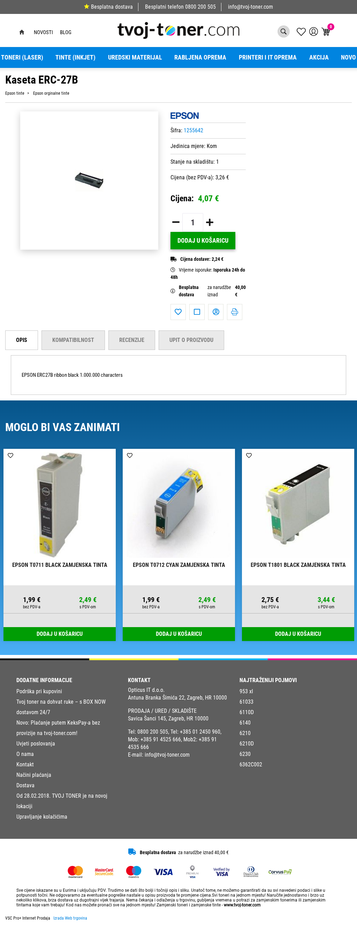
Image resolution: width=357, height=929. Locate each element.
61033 (246, 701)
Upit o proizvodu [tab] (191, 340)
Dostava (25, 785)
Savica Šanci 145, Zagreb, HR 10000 (168, 718)
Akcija (319, 57)
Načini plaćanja (33, 775)
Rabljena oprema (200, 57)
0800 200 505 (200, 6)
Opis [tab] (21, 340)
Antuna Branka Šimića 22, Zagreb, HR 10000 (177, 697)
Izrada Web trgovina (70, 918)
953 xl (246, 691)
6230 (245, 754)
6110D (247, 712)
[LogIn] (313, 31)
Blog (65, 32)
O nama (25, 754)
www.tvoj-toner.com (242, 905)
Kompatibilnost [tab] (73, 340)
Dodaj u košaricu (202, 240)
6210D (247, 743)
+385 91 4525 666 (160, 739)
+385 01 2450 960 (200, 731)
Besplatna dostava (112, 6)
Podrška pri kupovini (39, 691)
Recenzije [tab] (131, 340)
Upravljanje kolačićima (41, 816)
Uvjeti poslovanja (35, 743)
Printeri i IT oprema (268, 57)
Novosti (43, 32)
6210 (245, 733)
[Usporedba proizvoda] (197, 312)
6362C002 (251, 764)
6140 (245, 722)
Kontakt (25, 764)
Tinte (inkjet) (75, 57)
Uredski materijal (135, 57)
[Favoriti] (178, 312)
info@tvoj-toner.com (250, 6)
